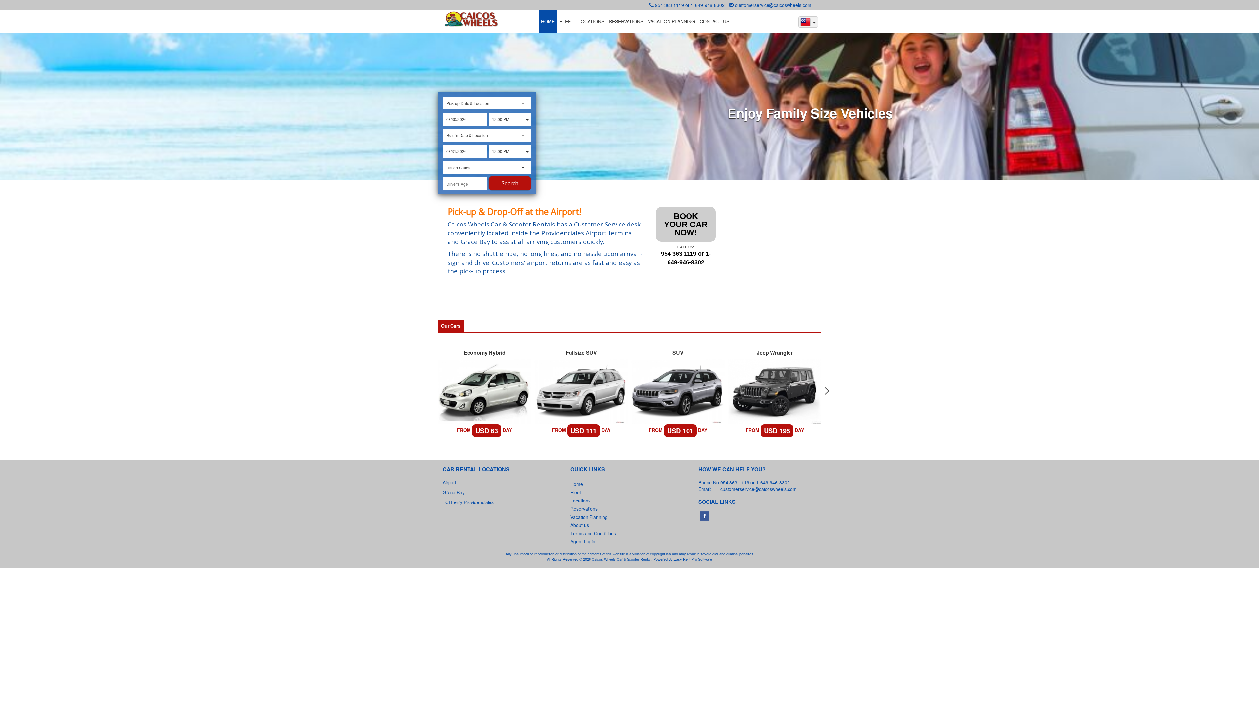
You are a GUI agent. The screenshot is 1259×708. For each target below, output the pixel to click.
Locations (580, 500)
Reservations (584, 508)
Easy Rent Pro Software (693, 558)
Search (510, 183)
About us (579, 525)
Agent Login (582, 541)
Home (576, 484)
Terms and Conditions (593, 533)
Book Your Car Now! (686, 224)
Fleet (575, 492)
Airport (449, 482)
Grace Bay (454, 492)
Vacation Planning (589, 517)
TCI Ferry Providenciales (468, 502)
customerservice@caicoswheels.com (773, 5)
